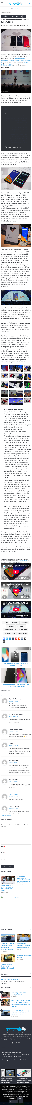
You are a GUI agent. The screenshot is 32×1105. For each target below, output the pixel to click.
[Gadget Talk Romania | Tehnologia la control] (16, 3)
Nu (21, 1102)
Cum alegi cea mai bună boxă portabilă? (12, 1052)
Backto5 (14, 622)
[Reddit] (19, 639)
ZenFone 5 (23, 629)
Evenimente (8, 12)
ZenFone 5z (23, 633)
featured (11, 626)
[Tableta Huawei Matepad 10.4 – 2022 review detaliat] (8, 958)
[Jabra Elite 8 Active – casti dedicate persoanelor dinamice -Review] (8, 938)
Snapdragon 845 (10, 629)
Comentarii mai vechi (6, 696)
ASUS (6, 622)
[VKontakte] (22, 639)
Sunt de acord (13, 1102)
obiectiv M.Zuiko (23, 560)
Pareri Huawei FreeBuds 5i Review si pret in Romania (23, 945)
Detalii (19, 1098)
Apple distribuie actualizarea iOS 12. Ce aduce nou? (7, 1081)
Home (3, 12)
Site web (3, 859)
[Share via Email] (25, 639)
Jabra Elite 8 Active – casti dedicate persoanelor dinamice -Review (20, 1013)
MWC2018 (21, 626)
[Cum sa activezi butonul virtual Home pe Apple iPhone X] (24, 1073)
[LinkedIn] (10, 639)
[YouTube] (17, 1043)
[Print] (4, 641)
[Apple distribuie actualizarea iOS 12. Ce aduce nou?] (8, 1073)
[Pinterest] (16, 639)
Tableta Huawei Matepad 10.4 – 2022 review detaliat (8, 966)
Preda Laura (13, 795)
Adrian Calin (5, 25)
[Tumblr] (13, 639)
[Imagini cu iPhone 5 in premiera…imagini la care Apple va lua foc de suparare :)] (8, 880)
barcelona (25, 622)
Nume (3, 846)
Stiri (24, 16)
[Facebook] (4, 639)
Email (3, 852)
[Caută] (30, 4)
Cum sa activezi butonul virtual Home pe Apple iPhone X (24, 1081)
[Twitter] (7, 639)
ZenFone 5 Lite (10, 633)
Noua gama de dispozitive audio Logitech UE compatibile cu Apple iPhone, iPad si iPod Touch (23, 880)
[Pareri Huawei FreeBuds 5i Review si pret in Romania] (24, 938)
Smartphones (17, 16)
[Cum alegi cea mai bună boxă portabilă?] (5, 995)
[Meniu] (2, 4)
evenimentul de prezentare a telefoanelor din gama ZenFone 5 (16, 61)
